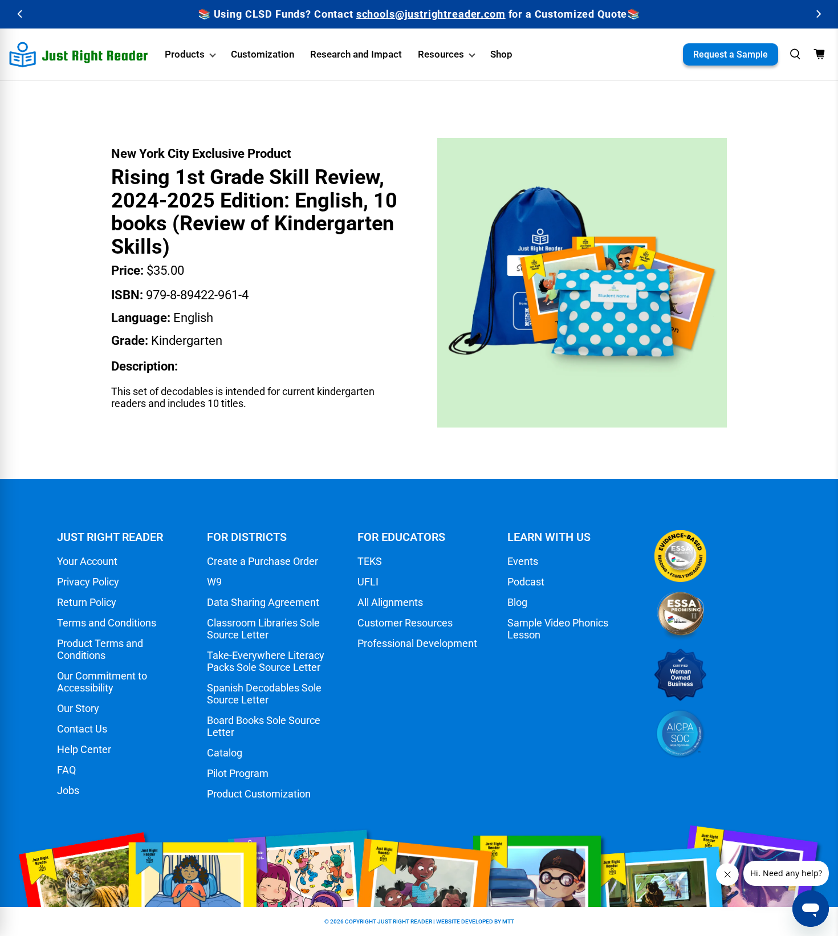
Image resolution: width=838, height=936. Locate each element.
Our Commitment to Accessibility (102, 682)
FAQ (66, 770)
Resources (441, 54)
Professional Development (417, 643)
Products (185, 54)
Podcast (525, 582)
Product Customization (259, 794)
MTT (508, 921)
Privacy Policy (88, 582)
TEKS (369, 561)
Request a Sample (730, 54)
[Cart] (819, 54)
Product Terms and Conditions (100, 649)
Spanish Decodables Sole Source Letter (264, 694)
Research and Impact (356, 54)
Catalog (224, 753)
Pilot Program (238, 773)
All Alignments (390, 602)
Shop (501, 54)
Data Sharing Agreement (263, 602)
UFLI (368, 582)
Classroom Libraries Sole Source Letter (263, 629)
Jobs (68, 790)
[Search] (795, 54)
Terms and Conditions (106, 623)
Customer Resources (405, 623)
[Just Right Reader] (79, 54)
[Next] (818, 14)
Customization (262, 54)
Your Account (87, 561)
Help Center (84, 749)
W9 (214, 582)
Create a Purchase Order (262, 561)
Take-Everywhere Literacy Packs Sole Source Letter (265, 661)
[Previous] (20, 14)
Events (522, 561)
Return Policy (86, 602)
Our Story (78, 708)
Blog (517, 602)
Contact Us (82, 729)
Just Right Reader (404, 921)
